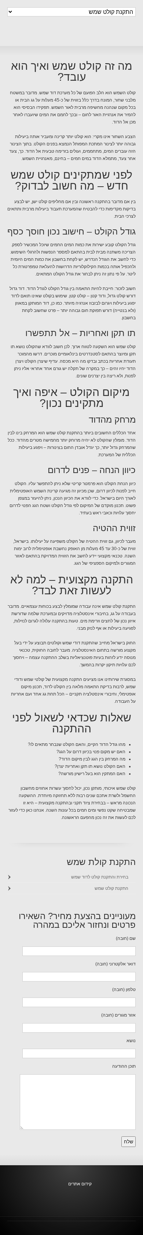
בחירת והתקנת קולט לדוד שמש (99, 877)
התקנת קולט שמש (111, 888)
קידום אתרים (80, 1183)
